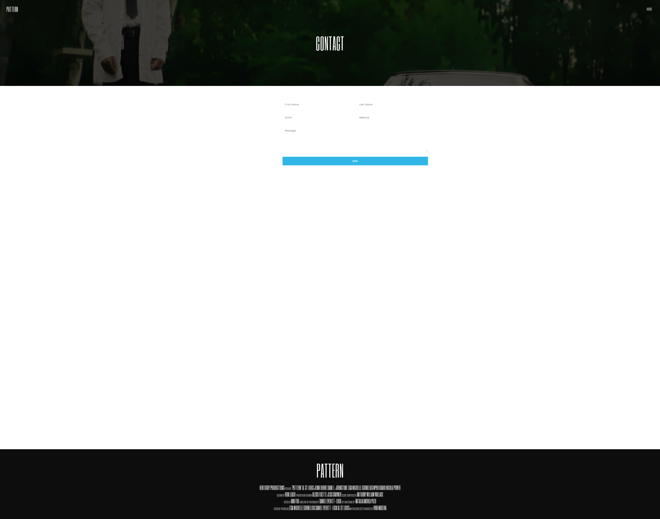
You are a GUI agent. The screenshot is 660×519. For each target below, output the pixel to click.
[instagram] (616, 9)
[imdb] (637, 9)
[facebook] (627, 9)
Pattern (12, 9)
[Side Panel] (649, 9)
